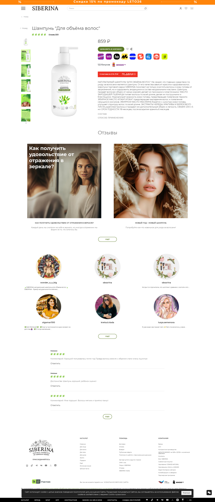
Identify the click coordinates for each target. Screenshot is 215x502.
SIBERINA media (124, 471)
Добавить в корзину (111, 49)
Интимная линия (85, 466)
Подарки (83, 460)
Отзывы (121, 468)
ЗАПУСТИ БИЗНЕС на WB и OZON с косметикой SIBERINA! (174, 453)
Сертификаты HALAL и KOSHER (168, 467)
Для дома (83, 455)
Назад (26, 17)
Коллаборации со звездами (167, 472)
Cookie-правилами (117, 494)
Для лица (83, 447)
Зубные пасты (84, 469)
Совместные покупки (165, 462)
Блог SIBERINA (163, 459)
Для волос (83, 449)
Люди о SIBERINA (125, 465)
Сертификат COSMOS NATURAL (168, 464)
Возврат (121, 449)
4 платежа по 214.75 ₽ (109, 74)
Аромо (82, 458)
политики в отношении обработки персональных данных (62, 488)
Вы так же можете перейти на (104, 482)
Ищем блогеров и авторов (167, 470)
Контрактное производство (167, 449)
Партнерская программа (166, 475)
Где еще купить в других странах (130, 460)
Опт (159, 447)
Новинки (83, 444)
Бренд (160, 444)
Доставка (122, 444)
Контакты (161, 456)
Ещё (81, 463)
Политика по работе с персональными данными (135, 455)
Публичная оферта (125, 452)
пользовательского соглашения (99, 488)
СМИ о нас (122, 462)
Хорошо (186, 493)
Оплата (121, 447)
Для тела (83, 452)
